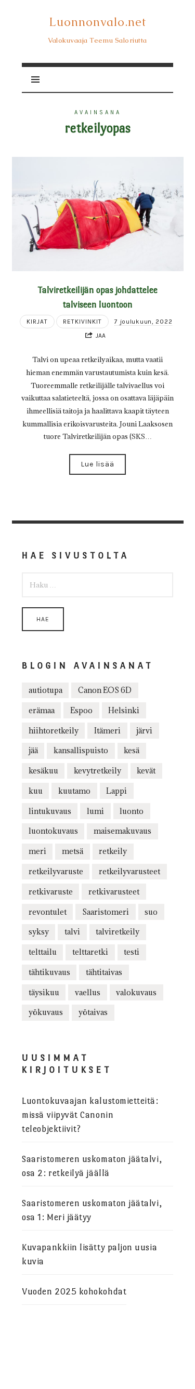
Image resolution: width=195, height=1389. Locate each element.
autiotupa (45, 690)
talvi (72, 932)
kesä (131, 750)
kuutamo (74, 791)
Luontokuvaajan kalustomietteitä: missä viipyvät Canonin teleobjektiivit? (90, 1115)
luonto (132, 811)
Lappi (116, 791)
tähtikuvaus (49, 972)
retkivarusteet (113, 892)
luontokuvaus (53, 831)
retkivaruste (51, 892)
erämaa (42, 710)
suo (151, 912)
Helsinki (123, 710)
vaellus (87, 992)
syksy (39, 932)
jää (33, 750)
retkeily (113, 851)
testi (131, 952)
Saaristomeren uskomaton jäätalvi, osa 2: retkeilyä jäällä (92, 1166)
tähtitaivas (104, 972)
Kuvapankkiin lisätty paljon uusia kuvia (89, 1254)
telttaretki (90, 952)
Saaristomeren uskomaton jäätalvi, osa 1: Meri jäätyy (92, 1210)
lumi (95, 811)
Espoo (81, 710)
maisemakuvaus (122, 831)
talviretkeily (117, 932)
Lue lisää (97, 464)
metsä (72, 851)
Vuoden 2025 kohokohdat (74, 1292)
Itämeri (107, 731)
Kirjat (37, 321)
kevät (146, 771)
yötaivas (93, 1012)
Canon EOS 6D (105, 690)
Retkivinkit (82, 321)
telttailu (43, 952)
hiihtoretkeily (54, 731)
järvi (144, 731)
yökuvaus (46, 1012)
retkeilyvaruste (56, 871)
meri (37, 851)
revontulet (48, 912)
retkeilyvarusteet (129, 871)
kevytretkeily (97, 771)
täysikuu (44, 992)
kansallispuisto (81, 750)
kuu (36, 791)
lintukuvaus (50, 811)
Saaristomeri (105, 912)
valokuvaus (136, 992)
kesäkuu (43, 771)
